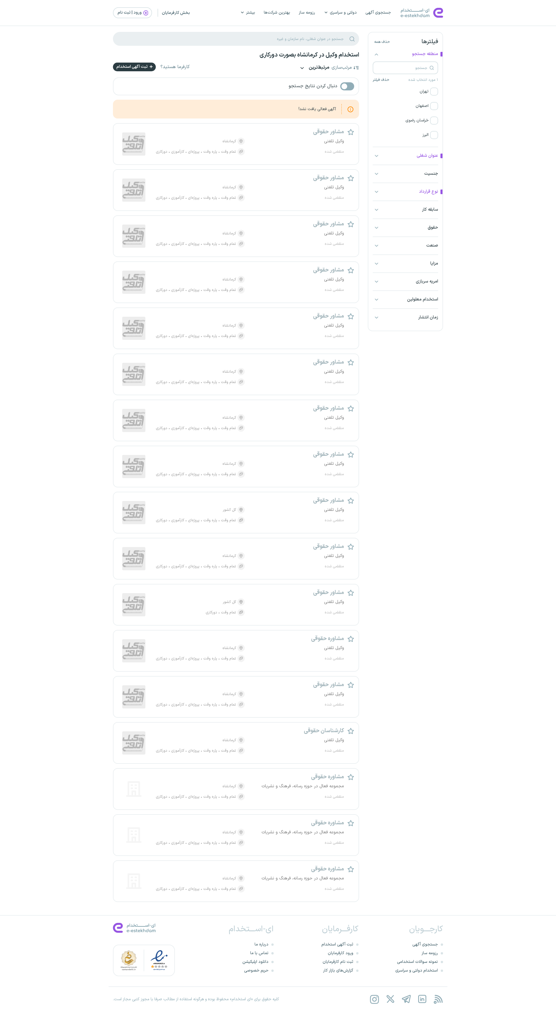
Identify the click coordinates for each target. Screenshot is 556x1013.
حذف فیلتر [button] (381, 80)
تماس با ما (259, 953)
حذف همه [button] (382, 42)
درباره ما (261, 944)
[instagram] (374, 999)
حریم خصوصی (256, 971)
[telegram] (406, 999)
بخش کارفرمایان (176, 13)
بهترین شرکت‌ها (277, 13)
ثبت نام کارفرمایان (338, 962)
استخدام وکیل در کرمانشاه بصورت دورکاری (309, 55)
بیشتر (250, 13)
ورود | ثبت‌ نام (130, 13)
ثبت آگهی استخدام (132, 67)
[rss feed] (438, 999)
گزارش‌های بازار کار (338, 971)
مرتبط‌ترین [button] (318, 68)
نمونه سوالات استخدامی (417, 962)
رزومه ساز (307, 13)
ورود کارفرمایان (340, 953)
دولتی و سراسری (343, 13)
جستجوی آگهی (378, 13)
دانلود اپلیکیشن (255, 962)
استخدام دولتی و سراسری (416, 971)
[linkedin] (422, 999)
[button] (405, 91)
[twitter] (390, 999)
